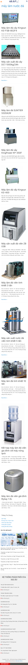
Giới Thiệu (3, 518)
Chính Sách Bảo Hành (6, 522)
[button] (1, 1)
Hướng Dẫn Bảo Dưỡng (6, 526)
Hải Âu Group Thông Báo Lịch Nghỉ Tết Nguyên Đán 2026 (13, 556)
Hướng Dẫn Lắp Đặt (6, 524)
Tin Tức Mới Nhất (6, 530)
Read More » (4, 80)
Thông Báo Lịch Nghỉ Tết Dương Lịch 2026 (10, 559)
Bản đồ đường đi (5, 589)
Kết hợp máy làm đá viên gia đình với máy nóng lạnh (13, 451)
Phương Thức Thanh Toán (7, 520)
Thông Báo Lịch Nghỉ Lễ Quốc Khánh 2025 (9, 561)
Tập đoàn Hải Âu (19, 660)
